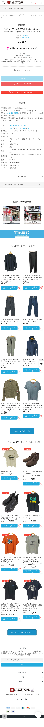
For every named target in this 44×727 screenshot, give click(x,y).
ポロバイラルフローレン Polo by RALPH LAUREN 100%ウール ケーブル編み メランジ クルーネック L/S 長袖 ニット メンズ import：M (10, 407)
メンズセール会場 (11, 442)
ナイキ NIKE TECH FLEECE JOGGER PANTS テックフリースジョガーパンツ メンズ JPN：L (10, 362)
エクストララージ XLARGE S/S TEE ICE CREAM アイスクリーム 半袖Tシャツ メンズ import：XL (11, 560)
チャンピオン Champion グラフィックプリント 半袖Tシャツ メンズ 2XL (32, 517)
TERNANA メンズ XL (7, 471)
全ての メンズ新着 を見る (21, 431)
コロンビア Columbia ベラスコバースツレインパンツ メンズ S (11, 320)
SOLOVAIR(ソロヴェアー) (18, 125)
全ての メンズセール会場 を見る (22, 632)
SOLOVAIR (25, 38)
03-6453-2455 (12, 113)
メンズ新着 (14, 246)
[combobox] (22, 8)
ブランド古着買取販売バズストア (15, 2)
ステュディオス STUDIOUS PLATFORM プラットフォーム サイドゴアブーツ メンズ (10, 517)
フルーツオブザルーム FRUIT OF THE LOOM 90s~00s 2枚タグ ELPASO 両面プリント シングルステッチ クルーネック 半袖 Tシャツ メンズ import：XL (10, 607)
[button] (38, 715)
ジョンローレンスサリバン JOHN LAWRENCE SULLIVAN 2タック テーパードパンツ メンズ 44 (33, 278)
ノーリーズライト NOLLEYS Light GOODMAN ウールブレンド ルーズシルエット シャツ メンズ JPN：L (10, 278)
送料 (25, 55)
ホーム (22, 14)
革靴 (24, 128)
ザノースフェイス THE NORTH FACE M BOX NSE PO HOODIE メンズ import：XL (33, 361)
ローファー (30, 128)
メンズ (12, 128)
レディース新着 (28, 246)
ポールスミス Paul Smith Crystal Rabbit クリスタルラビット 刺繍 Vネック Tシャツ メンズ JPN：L (32, 406)
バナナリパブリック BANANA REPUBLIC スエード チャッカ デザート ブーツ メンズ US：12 (32, 474)
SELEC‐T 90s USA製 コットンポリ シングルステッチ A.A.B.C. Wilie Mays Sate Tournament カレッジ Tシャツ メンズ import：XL (33, 561)
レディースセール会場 (30, 442)
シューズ (25, 35)
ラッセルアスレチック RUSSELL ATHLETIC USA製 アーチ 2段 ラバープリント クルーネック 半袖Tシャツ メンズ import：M (33, 606)
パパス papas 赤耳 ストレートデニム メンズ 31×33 (32, 320)
